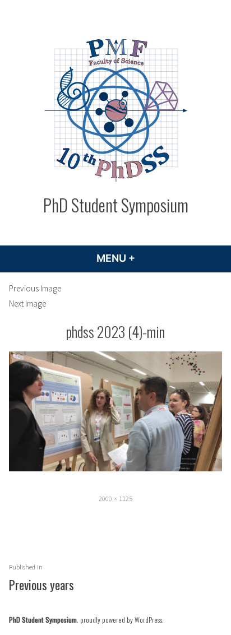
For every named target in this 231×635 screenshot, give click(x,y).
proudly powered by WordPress (121, 619)
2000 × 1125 (115, 498)
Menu (146, 258)
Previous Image (35, 288)
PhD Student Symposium (115, 204)
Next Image (27, 303)
